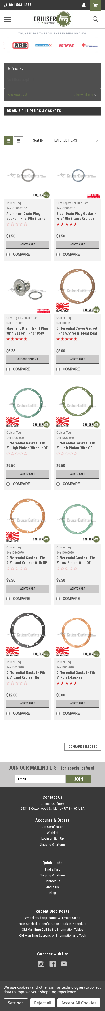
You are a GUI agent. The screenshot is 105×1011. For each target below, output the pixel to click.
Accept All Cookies (78, 1003)
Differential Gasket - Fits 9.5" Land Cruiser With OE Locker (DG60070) (26, 561)
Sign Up (58, 838)
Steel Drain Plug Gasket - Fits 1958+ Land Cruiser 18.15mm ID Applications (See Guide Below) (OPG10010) (76, 217)
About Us (52, 887)
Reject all (42, 1003)
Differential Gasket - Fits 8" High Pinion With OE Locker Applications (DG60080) (76, 446)
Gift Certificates (52, 827)
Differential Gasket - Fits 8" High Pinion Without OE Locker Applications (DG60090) (27, 446)
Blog (52, 893)
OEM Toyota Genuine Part (72, 203)
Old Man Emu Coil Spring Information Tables (52, 929)
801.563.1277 (20, 5)
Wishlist (52, 833)
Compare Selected (83, 746)
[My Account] (84, 5)
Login (45, 838)
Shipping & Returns (53, 844)
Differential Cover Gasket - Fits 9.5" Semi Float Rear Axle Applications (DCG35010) (76, 331)
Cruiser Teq (13, 203)
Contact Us (52, 881)
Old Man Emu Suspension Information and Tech (52, 935)
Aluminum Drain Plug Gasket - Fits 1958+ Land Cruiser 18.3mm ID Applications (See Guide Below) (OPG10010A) (25, 217)
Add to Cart (27, 244)
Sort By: (38, 140)
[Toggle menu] (7, 19)
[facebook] (52, 964)
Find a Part (52, 869)
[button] (52, 94)
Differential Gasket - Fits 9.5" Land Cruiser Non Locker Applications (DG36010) (26, 676)
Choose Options (27, 359)
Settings (16, 1003)
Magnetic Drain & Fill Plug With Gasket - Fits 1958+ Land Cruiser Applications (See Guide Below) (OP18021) (27, 331)
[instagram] (41, 964)
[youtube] (64, 964)
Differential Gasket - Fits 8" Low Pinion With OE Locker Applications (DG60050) (76, 561)
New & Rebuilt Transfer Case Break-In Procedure (52, 924)
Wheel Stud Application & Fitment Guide (52, 918)
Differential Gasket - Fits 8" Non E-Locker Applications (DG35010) (76, 676)
